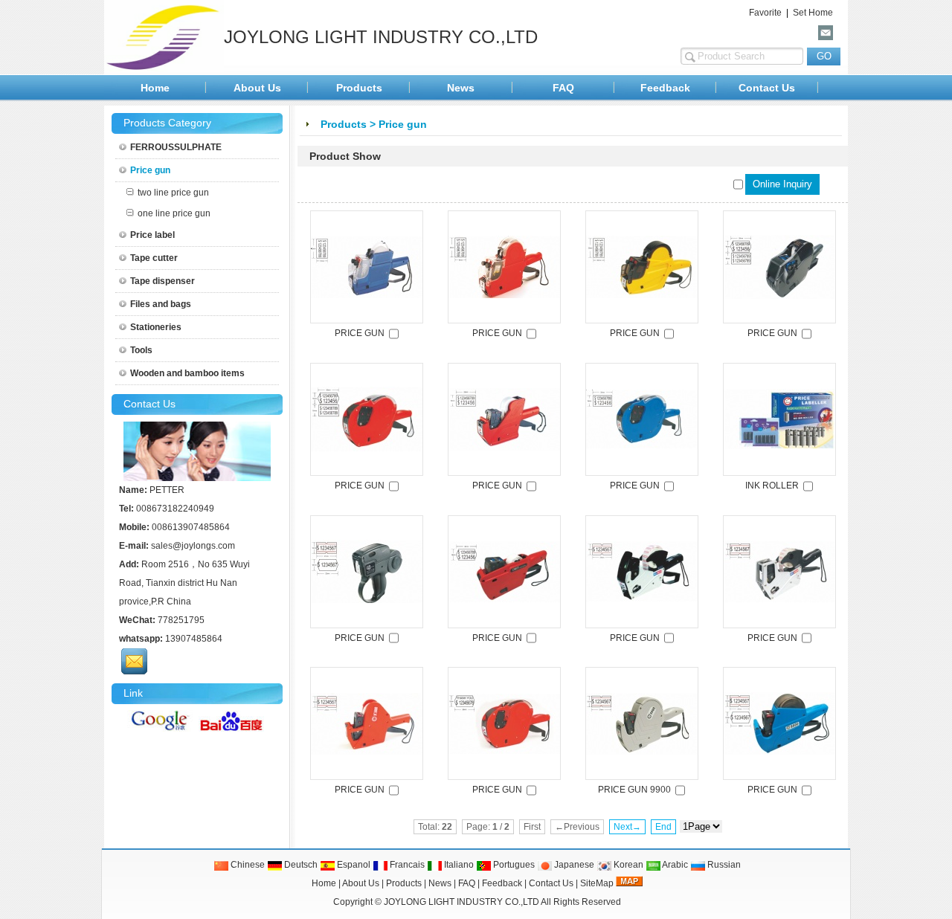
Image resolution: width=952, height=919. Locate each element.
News (461, 88)
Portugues (513, 865)
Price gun (403, 124)
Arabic (674, 865)
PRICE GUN (360, 333)
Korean (627, 865)
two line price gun (173, 192)
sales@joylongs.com (193, 546)
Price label (152, 235)
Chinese (246, 865)
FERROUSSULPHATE (176, 147)
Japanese (573, 865)
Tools (141, 350)
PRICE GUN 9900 (634, 789)
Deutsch (300, 865)
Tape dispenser (162, 281)
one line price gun (174, 213)
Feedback (665, 88)
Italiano (458, 865)
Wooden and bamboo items (187, 373)
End (663, 827)
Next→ (627, 827)
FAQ (563, 88)
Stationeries (155, 327)
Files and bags (160, 304)
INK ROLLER (772, 485)
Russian (723, 865)
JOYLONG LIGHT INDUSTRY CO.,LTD (461, 902)
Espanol (352, 865)
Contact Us (767, 88)
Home (155, 88)
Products (359, 88)
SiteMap (597, 883)
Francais (406, 865)
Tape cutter (154, 258)
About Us (257, 88)
